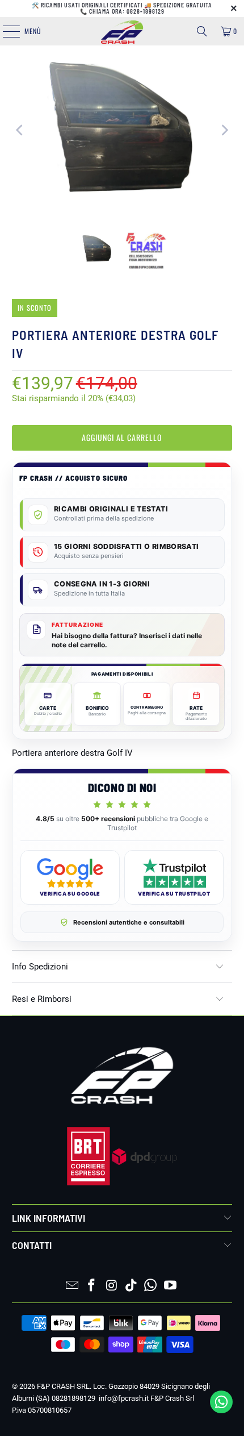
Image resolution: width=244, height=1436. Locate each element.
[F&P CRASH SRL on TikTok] (131, 1286)
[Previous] (20, 130)
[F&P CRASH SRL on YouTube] (170, 1286)
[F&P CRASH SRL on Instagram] (111, 1286)
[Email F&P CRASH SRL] (72, 1286)
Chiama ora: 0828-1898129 (127, 11)
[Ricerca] (202, 31)
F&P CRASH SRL (63, 1386)
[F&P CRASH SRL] (122, 31)
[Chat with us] (221, 1410)
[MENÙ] (5, 31)
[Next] (223, 130)
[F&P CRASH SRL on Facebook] (91, 1286)
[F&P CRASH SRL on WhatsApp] (150, 1286)
